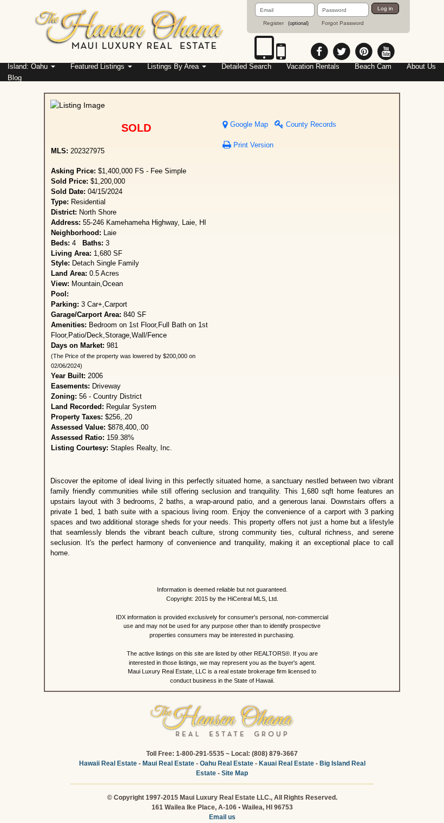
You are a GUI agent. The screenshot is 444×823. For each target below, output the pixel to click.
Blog (15, 78)
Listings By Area (174, 66)
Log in (385, 8)
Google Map (248, 124)
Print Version (252, 145)
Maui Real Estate (168, 763)
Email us (222, 817)
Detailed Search (246, 66)
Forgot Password (343, 23)
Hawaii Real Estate (108, 763)
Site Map (234, 773)
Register (273, 23)
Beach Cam (373, 66)
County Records (310, 124)
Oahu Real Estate (226, 763)
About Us (421, 66)
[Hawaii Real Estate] (130, 31)
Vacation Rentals (312, 66)
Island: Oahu (29, 66)
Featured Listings (98, 66)
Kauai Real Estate (286, 763)
